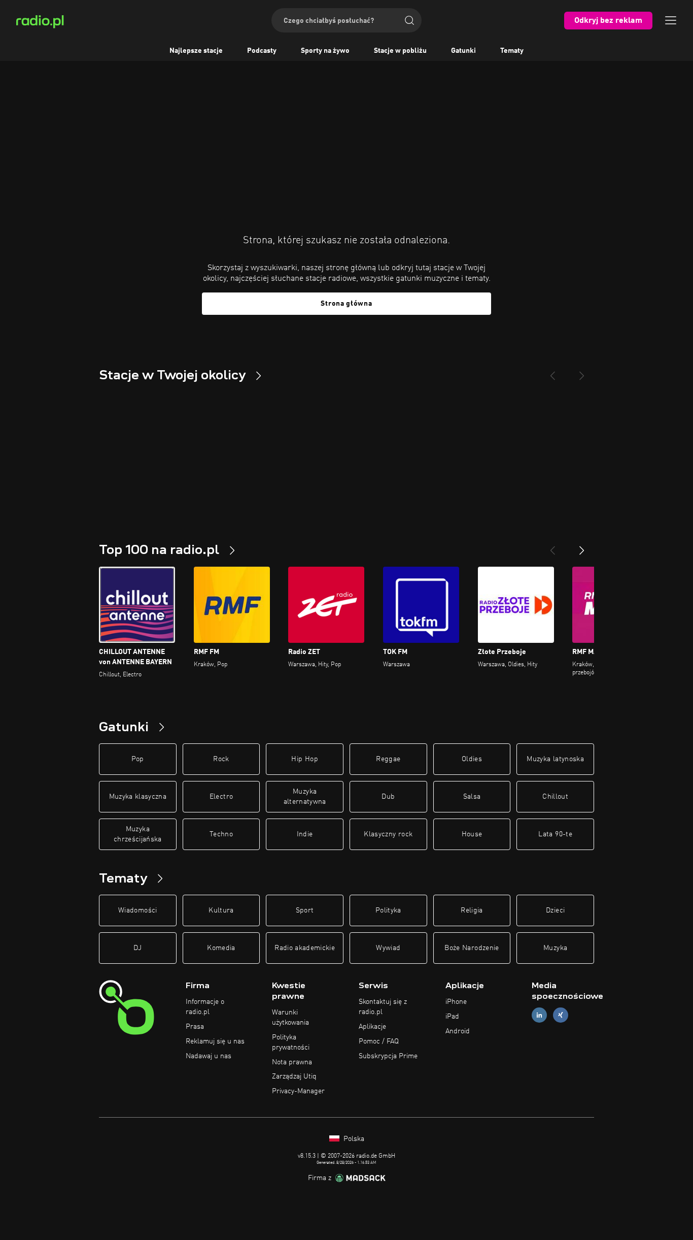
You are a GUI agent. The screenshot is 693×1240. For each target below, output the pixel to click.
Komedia (221, 948)
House (472, 834)
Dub (388, 796)
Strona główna (346, 303)
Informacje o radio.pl (205, 1007)
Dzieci (555, 910)
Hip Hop (304, 759)
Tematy (512, 50)
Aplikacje (372, 1026)
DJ (137, 948)
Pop (137, 759)
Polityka (388, 910)
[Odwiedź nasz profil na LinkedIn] (539, 1015)
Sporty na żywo (325, 50)
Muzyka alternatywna (305, 796)
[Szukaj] (409, 20)
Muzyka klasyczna (138, 796)
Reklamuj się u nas (215, 1041)
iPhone (456, 1001)
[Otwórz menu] (671, 20)
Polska (352, 1139)
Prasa (195, 1026)
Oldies (472, 759)
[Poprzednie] (552, 546)
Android (457, 1031)
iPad (452, 1016)
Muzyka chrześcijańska (138, 834)
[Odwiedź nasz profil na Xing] (561, 1015)
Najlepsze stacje (196, 50)
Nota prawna (292, 1062)
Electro (221, 796)
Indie (305, 834)
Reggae (388, 759)
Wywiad (388, 948)
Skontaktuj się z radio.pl (383, 1007)
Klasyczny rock (388, 834)
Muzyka (555, 948)
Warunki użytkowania (290, 1017)
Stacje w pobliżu (400, 50)
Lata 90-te (555, 834)
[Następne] (582, 546)
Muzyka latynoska (555, 759)
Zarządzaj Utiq (294, 1076)
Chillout (555, 796)
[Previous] (552, 372)
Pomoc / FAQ (379, 1041)
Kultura (221, 910)
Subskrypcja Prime (388, 1056)
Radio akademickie (304, 948)
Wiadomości (137, 910)
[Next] (582, 372)
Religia (471, 910)
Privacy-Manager (298, 1091)
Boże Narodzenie (471, 948)
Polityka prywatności (290, 1042)
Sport (305, 910)
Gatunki (463, 50)
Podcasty (261, 50)
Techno (221, 834)
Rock (221, 759)
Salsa (472, 796)
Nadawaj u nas (208, 1056)
